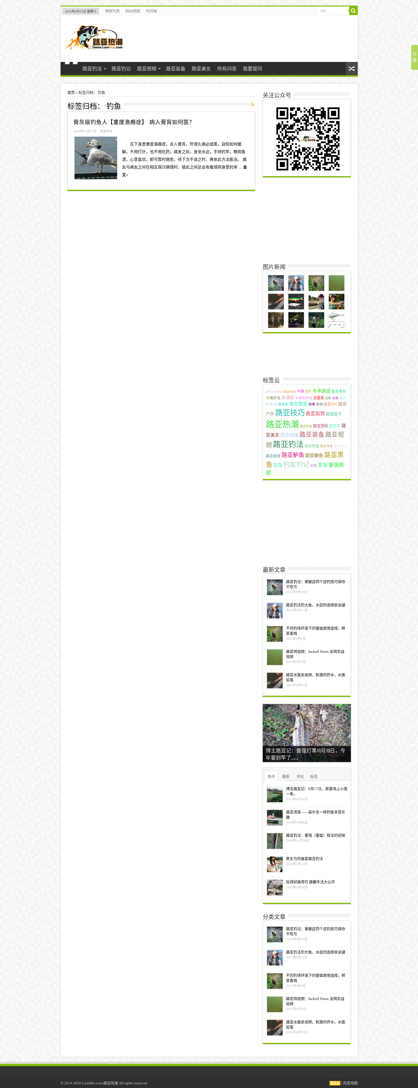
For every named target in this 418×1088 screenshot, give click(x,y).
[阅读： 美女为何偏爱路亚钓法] (275, 864)
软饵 (277, 465)
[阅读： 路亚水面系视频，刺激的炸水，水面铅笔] (275, 680)
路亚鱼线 (273, 455)
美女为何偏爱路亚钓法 (304, 858)
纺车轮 (283, 404)
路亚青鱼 (326, 446)
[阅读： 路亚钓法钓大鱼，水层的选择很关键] (275, 610)
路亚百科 (320, 425)
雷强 (323, 465)
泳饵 (335, 398)
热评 (271, 776)
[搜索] (353, 11)
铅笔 (313, 465)
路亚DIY (330, 404)
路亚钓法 (92, 68)
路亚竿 (335, 425)
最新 (285, 776)
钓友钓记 (296, 464)
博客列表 (112, 10)
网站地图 (132, 10)
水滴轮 (288, 397)
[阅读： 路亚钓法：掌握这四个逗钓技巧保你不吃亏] (275, 587)
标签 (314, 776)
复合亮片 (339, 391)
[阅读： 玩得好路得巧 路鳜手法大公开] (275, 887)
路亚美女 (201, 68)
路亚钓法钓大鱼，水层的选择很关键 (315, 604)
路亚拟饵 (315, 413)
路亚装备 (175, 68)
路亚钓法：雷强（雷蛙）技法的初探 (315, 835)
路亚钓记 (121, 68)
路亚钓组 (312, 445)
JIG (268, 391)
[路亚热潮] (94, 46)
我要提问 (252, 68)
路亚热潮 (282, 424)
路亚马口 (340, 446)
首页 (71, 69)
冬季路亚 (322, 391)
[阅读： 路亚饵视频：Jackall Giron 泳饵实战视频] (275, 657)
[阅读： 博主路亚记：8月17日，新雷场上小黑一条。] (275, 794)
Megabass (289, 391)
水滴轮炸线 (303, 398)
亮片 (308, 391)
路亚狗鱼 (306, 426)
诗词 (319, 404)
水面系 (318, 397)
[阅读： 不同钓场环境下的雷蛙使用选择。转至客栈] (275, 634)
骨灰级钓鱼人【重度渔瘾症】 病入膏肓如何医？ (134, 122)
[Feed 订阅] (253, 104)
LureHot (277, 391)
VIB (300, 391)
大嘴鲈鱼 (273, 397)
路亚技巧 (290, 412)
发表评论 (106, 131)
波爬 (328, 398)
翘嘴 (311, 404)
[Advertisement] (307, 219)
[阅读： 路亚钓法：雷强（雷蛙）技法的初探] (275, 841)
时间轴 (151, 10)
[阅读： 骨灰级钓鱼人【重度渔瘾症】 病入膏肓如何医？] (96, 158)
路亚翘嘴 (289, 435)
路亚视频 (146, 68)
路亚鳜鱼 (314, 455)
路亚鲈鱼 (293, 455)
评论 (300, 776)
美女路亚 (298, 404)
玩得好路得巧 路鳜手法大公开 (310, 881)
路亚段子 (334, 413)
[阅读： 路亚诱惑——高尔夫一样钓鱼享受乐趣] (275, 818)
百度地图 (350, 1082)
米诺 (273, 404)
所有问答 (227, 68)
